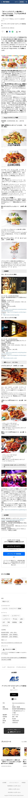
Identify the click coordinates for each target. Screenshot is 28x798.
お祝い (21, 619)
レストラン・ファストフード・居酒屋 (11, 608)
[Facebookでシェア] (9, 31)
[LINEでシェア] (12, 31)
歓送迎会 (14, 622)
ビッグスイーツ (15, 615)
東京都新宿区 (4, 634)
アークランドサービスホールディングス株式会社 (14, 687)
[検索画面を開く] (26, 2)
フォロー (14, 694)
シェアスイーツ (6, 619)
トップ (3, 667)
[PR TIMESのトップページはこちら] (6, 1)
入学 (3, 622)
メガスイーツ (5, 615)
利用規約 (24, 782)
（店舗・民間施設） (13, 634)
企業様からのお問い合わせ (14, 789)
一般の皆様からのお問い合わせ (14, 792)
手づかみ (15, 619)
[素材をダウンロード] (17, 31)
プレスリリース (10, 667)
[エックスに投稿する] (7, 31)
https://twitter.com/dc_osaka (10, 358)
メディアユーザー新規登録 (14, 553)
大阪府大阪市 (4, 636)
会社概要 (4, 782)
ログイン (17, 1)
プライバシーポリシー (14, 782)
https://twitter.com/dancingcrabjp (11, 314)
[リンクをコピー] (19, 31)
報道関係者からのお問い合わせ (14, 785)
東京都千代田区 (5, 632)
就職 (21, 622)
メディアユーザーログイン (14, 546)
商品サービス (5, 601)
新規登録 (22, 1)
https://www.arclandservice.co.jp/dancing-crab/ (11, 642)
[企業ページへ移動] (14, 680)
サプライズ (5, 625)
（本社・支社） (13, 632)
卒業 (8, 622)
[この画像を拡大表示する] (6, 581)
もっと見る (24, 741)
